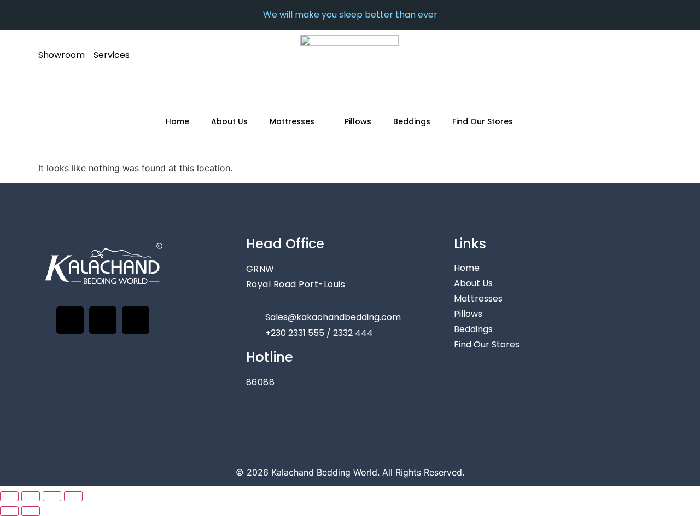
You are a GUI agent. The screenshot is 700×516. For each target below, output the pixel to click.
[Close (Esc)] (73, 496)
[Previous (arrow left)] (9, 511)
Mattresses (292, 121)
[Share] (52, 496)
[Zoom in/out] (9, 496)
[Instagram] (102, 320)
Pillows (358, 121)
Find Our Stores (482, 121)
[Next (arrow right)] (30, 511)
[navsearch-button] (645, 55)
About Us (229, 121)
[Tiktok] (135, 320)
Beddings (411, 121)
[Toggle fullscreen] (30, 496)
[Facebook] (70, 320)
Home (177, 121)
